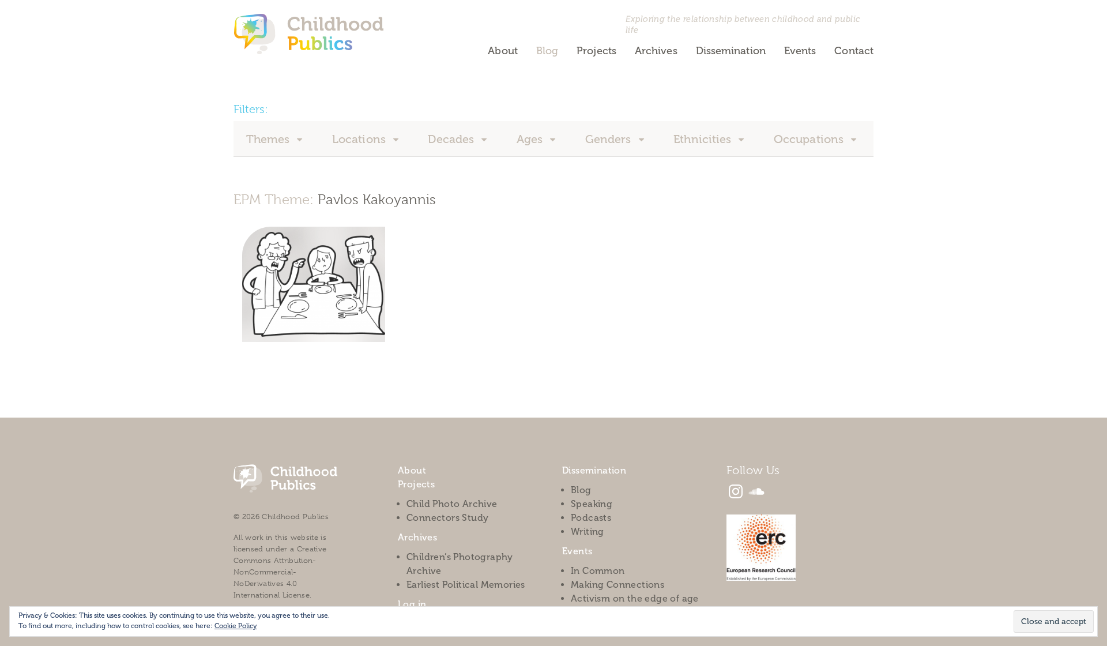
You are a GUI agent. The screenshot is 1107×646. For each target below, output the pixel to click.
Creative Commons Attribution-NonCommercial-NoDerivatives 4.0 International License (280, 571)
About (502, 50)
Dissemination (731, 50)
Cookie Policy (235, 626)
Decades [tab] (452, 139)
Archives (656, 50)
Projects (596, 50)
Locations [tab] (360, 139)
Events (800, 50)
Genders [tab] (609, 139)
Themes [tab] (269, 139)
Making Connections (617, 584)
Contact (853, 50)
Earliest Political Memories (465, 584)
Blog (547, 50)
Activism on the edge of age (635, 598)
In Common (598, 570)
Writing (587, 531)
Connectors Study (447, 517)
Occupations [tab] (810, 139)
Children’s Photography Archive (459, 563)
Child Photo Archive (452, 503)
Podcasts (591, 517)
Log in (412, 604)
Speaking (591, 503)
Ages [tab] (531, 139)
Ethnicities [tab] (703, 139)
